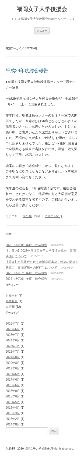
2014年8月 (13, 424)
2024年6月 (13, 340)
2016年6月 (13, 385)
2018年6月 (13, 374)
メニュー (42, 30)
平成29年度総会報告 (27, 70)
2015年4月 (13, 407)
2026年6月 (13, 329)
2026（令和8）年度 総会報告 (26, 245)
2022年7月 (13, 351)
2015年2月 (13, 419)
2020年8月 (13, 363)
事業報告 (12, 301)
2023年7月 (13, 346)
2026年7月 (13, 323)
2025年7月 (13, 335)
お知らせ (12, 295)
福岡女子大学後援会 (42, 9)
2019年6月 (13, 368)
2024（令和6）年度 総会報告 (26, 278)
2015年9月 (13, 391)
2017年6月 (13, 379)
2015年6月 (13, 396)
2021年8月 (13, 357)
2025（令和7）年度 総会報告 (26, 273)
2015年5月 (13, 402)
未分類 (27, 216)
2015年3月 (13, 413)
